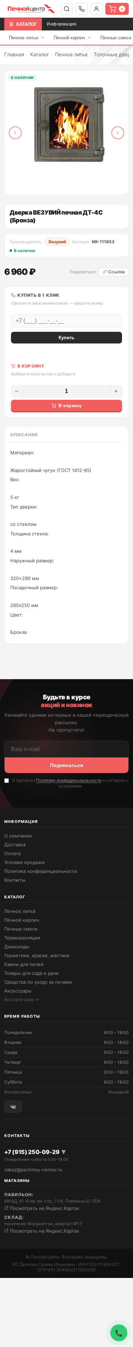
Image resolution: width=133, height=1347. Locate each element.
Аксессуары (18, 991)
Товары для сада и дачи (31, 973)
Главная (14, 54)
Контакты (15, 880)
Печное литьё (20, 911)
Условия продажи (24, 862)
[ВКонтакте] (13, 1106)
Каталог (39, 54)
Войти (96, 9)
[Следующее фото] (117, 132)
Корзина (122, 9)
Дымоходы (16, 946)
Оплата (12, 853)
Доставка (15, 844)
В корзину (70, 405)
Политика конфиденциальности (40, 871)
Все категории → (21, 999)
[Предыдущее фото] (15, 132)
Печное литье (26, 37)
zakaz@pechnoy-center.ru (33, 1169)
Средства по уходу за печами (38, 982)
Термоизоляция (22, 937)
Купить (66, 337)
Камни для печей (24, 964)
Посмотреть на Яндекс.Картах (44, 1208)
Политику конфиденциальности (68, 780)
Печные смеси (21, 929)
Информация (61, 24)
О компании (18, 836)
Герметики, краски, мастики (37, 955)
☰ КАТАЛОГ (23, 24)
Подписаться (66, 765)
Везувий (57, 241)
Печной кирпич (72, 37)
